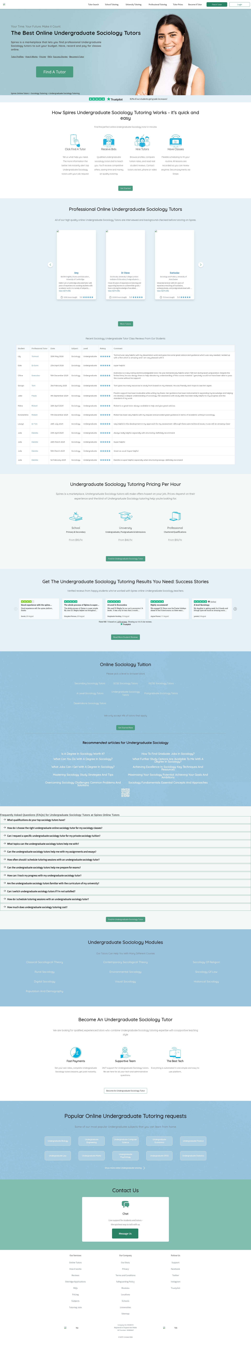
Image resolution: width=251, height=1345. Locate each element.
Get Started (125, 188)
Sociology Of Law (206, 971)
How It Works (31, 56)
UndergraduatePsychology (125, 1155)
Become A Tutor (195, 4)
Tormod (35, 356)
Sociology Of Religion (206, 962)
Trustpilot (175, 1288)
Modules (125, 1288)
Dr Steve (125, 272)
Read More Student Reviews (125, 637)
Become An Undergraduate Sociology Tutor (125, 1090)
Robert (35, 406)
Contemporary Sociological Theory (125, 962)
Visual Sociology (125, 981)
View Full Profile (65, 291)
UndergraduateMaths (91, 1156)
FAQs (50, 56)
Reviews (75, 1275)
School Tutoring (111, 4)
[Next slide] (200, 264)
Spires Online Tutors (20, 93)
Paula (34, 396)
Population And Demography (44, 991)
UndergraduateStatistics (193, 1156)
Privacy (125, 1269)
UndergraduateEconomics (159, 1140)
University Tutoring (133, 4)
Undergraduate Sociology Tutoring (64, 93)
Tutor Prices (178, 4)
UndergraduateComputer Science (125, 1140)
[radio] (101, 356)
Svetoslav (174, 272)
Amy (76, 272)
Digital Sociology (44, 981)
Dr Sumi (35, 365)
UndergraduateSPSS (159, 1156)
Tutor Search (93, 4)
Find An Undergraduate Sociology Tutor (125, 558)
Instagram (175, 1281)
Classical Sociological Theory (44, 962)
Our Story (125, 1262)
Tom (33, 385)
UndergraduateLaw (57, 1156)
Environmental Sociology (125, 971)
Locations (125, 1294)
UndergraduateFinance (193, 1141)
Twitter (175, 1275)
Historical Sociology (206, 981)
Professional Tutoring (158, 4)
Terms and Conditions (125, 1275)
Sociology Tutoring (39, 93)
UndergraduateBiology (58, 1141)
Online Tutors (75, 1262)
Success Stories (60, 56)
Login (239, 4)
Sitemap (125, 1313)
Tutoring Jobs (75, 1307)
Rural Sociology (45, 971)
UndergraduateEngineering (91, 1140)
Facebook (175, 1269)
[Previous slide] (50, 264)
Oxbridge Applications (75, 1281)
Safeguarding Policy (125, 1281)
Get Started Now (125, 727)
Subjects (75, 1301)
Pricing (42, 56)
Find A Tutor (217, 4)
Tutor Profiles (17, 56)
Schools (125, 1301)
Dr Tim (34, 424)
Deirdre (35, 433)
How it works (75, 1269)
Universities (125, 1307)
